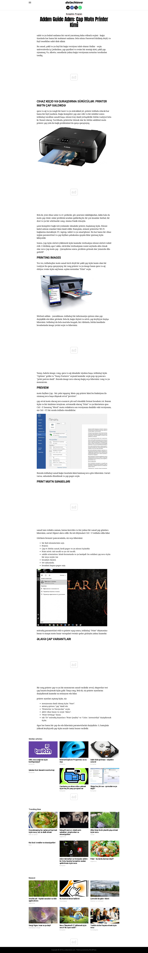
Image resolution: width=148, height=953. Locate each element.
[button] (30, 2)
